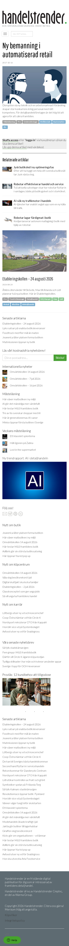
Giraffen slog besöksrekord (17, 830)
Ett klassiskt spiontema (22, 435)
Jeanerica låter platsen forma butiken (22, 337)
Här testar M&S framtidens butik (20, 408)
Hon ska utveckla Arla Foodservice (21, 858)
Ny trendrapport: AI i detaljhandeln (25, 458)
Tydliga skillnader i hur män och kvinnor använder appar (31, 661)
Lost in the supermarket (23, 449)
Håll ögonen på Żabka (21, 442)
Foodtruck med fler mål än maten (20, 332)
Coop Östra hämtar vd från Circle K (21, 617)
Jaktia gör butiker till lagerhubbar (20, 826)
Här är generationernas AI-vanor (20, 417)
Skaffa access (10, 140)
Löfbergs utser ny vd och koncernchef (22, 612)
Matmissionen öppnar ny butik (18, 341)
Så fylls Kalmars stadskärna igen (19, 789)
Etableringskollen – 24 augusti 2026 (21, 323)
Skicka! (60, 357)
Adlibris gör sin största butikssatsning (22, 551)
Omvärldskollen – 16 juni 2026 (26, 385)
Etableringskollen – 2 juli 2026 (18, 586)
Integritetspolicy (15, 920)
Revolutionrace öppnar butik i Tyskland (23, 793)
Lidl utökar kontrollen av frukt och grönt (23, 779)
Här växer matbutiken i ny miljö (19, 399)
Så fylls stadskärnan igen (15, 647)
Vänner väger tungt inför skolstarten (21, 803)
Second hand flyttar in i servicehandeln (23, 766)
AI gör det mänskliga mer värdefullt (21, 403)
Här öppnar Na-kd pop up (16, 555)
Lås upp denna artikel (14, 147)
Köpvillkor (11, 915)
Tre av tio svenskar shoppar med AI (21, 412)
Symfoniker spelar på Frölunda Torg (21, 784)
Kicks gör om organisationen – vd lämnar (24, 835)
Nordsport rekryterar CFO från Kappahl (24, 622)
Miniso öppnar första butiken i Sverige (22, 422)
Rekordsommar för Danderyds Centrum (24, 770)
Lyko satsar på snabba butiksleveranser (23, 328)
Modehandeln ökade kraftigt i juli (20, 821)
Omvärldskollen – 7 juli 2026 (25, 378)
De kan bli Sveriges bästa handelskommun (25, 761)
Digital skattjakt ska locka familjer (20, 582)
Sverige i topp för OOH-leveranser (21, 666)
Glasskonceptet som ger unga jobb (21, 591)
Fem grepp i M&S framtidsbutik (19, 652)
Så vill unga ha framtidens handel (19, 596)
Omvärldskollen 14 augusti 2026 (27, 371)
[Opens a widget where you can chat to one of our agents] (12, 940)
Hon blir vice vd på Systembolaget (20, 626)
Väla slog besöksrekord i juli (17, 577)
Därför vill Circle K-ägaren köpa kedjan (23, 656)
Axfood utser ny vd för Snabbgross (21, 631)
